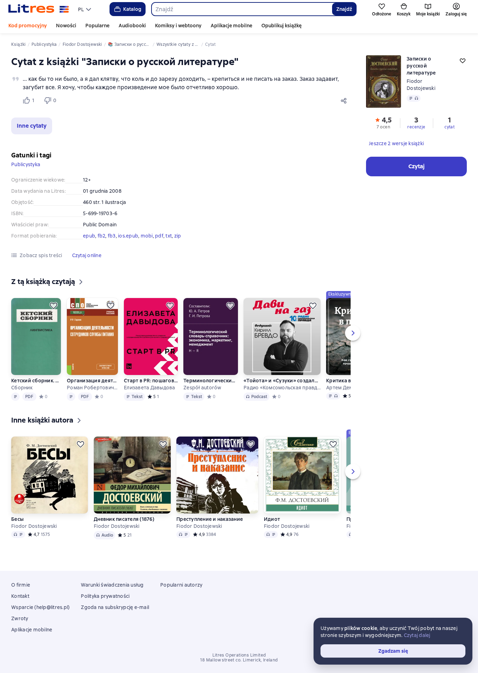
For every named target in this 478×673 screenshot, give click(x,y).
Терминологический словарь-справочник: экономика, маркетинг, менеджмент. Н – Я (210, 380)
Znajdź (344, 9)
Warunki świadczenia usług (112, 585)
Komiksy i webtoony (178, 25)
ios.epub (128, 236)
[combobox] (241, 9)
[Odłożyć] (53, 306)
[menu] (85, 9)
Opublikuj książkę (281, 25)
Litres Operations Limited (239, 655)
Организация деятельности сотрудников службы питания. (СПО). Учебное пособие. (92, 380)
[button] (31, 126)
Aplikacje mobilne (231, 25)
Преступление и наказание (209, 519)
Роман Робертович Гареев (92, 387)
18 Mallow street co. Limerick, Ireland (238, 660)
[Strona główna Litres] (38, 9)
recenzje (416, 127)
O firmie (20, 585)
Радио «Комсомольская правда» (282, 387)
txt (169, 236)
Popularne (97, 25)
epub (89, 236)
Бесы (17, 519)
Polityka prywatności (105, 596)
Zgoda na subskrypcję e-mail (115, 607)
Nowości (66, 25)
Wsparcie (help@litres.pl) (40, 607)
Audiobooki (132, 25)
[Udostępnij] (345, 100)
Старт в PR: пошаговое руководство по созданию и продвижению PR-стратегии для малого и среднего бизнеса (151, 380)
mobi (147, 236)
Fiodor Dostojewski (34, 526)
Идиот (272, 519)
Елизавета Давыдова (149, 387)
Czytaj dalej (417, 635)
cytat (449, 127)
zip (177, 236)
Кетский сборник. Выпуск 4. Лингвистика (36, 380)
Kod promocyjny (27, 25)
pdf (159, 236)
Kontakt (20, 596)
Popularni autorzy (181, 585)
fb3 (112, 236)
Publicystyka (25, 164)
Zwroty (19, 618)
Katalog (132, 9)
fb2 (102, 236)
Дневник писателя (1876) (124, 519)
